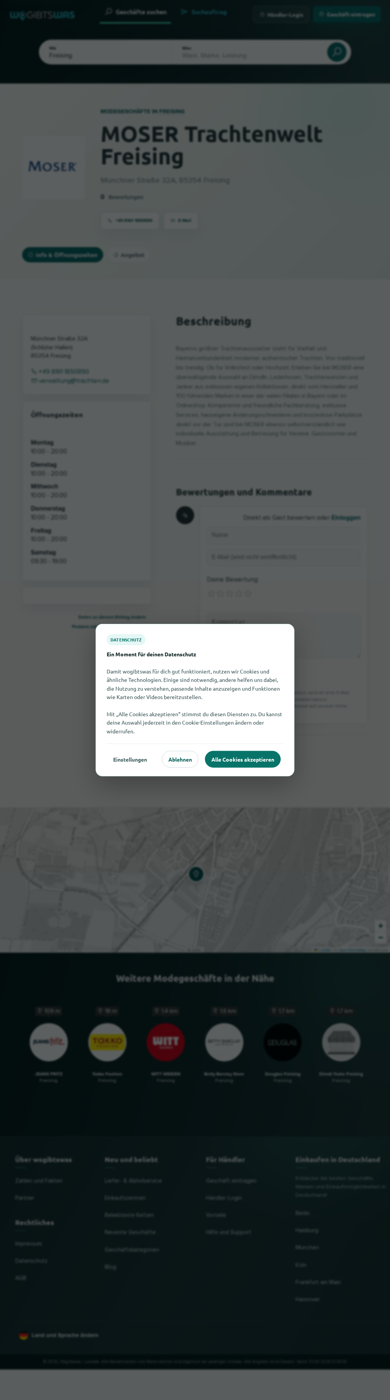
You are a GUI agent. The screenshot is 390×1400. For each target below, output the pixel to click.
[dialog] (195, 700)
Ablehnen (180, 758)
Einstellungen (130, 758)
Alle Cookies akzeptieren (242, 758)
